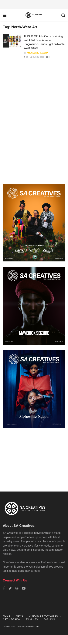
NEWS (19, 615)
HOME (6, 615)
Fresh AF (33, 626)
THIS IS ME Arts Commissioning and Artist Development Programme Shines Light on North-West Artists (44, 42)
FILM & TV (32, 619)
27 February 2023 (34, 57)
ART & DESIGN (11, 619)
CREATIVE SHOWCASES (43, 615)
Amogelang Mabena (37, 52)
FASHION (49, 619)
